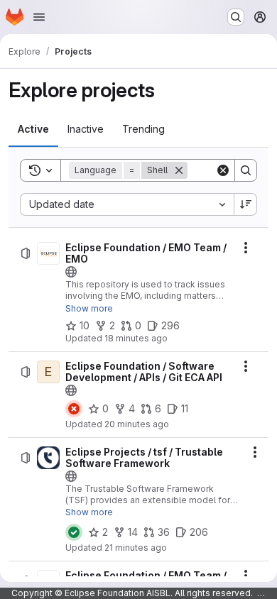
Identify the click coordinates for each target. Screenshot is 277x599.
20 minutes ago (136, 424)
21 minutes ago (135, 547)
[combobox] (127, 204)
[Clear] (223, 170)
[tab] (33, 129)
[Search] (245, 170)
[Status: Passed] (73, 532)
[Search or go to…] (235, 17)
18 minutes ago (136, 338)
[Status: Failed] (73, 408)
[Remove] (179, 170)
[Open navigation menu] (39, 17)
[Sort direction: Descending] (245, 204)
